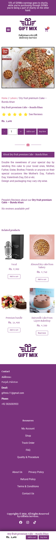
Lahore (13, 98)
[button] (8, 29)
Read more (42, 333)
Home (4, 98)
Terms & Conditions (28, 486)
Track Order (28, 442)
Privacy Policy (36, 472)
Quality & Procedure (28, 457)
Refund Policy (28, 479)
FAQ (28, 450)
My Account (28, 428)
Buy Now (42, 132)
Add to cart (30, 132)
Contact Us (28, 493)
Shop (28, 435)
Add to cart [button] (14, 276)
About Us (17, 472)
